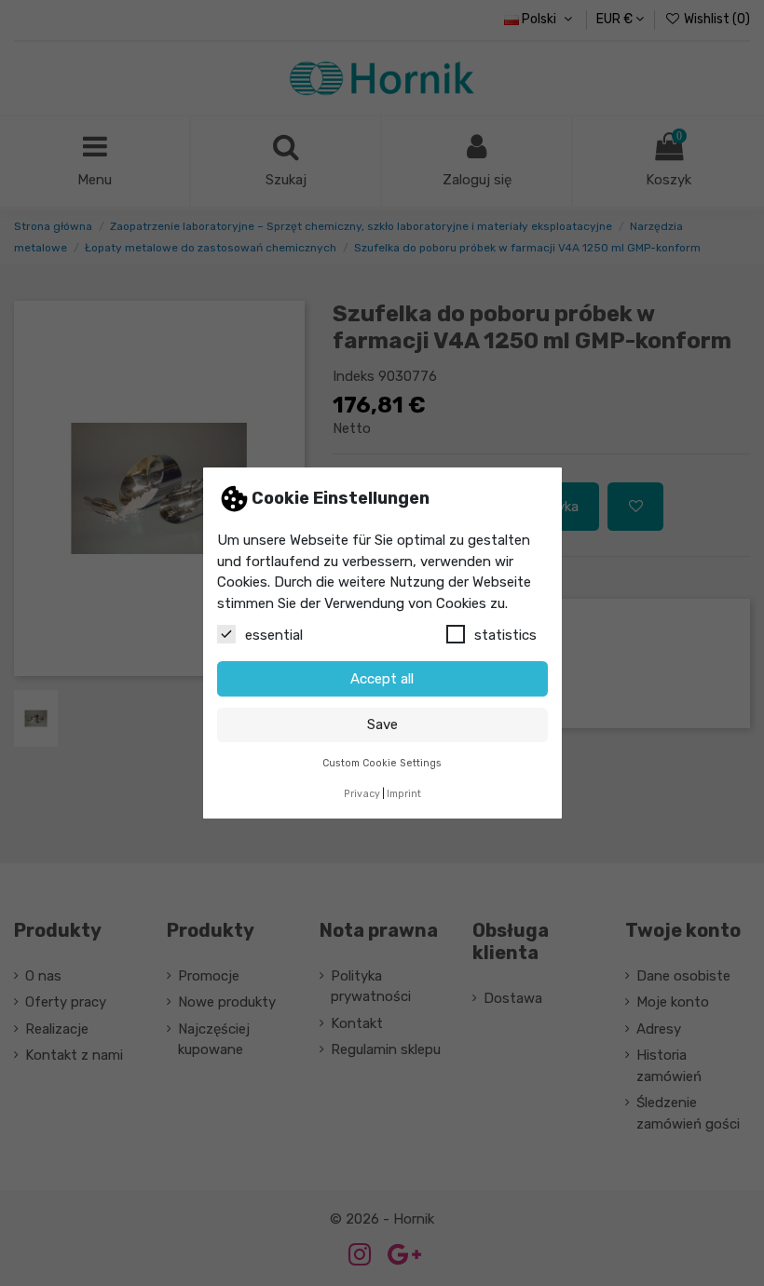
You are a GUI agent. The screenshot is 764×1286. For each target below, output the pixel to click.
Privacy (362, 794)
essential (274, 635)
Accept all (382, 678)
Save (382, 724)
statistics (505, 635)
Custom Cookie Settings (382, 763)
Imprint (404, 794)
